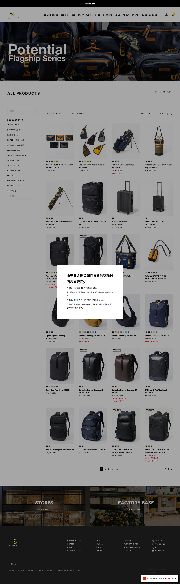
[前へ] (22, 4)
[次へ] (158, 4)
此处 (77, 300)
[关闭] (118, 269)
